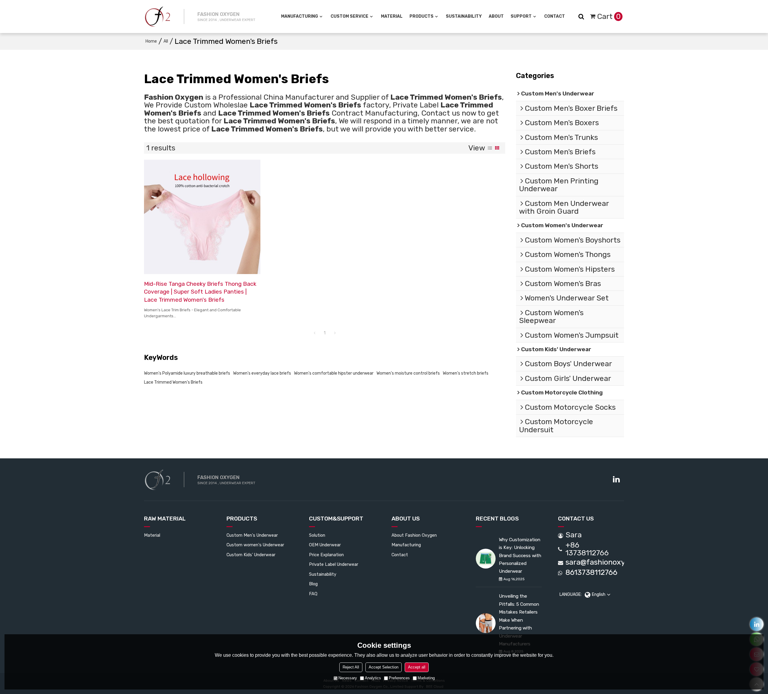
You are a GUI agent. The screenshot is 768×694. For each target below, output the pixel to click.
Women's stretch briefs (465, 373)
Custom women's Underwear (255, 545)
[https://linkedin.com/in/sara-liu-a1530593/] (757, 624)
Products (422, 16)
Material (392, 16)
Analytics (373, 678)
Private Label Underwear (333, 564)
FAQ (313, 593)
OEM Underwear (325, 545)
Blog (313, 584)
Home (151, 41)
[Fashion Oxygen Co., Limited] (157, 16)
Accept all (416, 667)
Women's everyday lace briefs (262, 373)
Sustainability (464, 16)
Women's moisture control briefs (408, 373)
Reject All (351, 667)
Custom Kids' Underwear (250, 554)
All (166, 41)
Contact (554, 16)
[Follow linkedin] (616, 479)
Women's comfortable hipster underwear (334, 373)
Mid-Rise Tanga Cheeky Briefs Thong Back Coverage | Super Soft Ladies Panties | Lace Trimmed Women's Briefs (200, 291)
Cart (609, 16)
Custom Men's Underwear (252, 535)
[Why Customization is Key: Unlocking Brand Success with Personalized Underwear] (486, 559)
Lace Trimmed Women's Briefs (173, 382)
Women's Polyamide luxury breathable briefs (187, 373)
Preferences (399, 678)
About (496, 16)
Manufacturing (299, 16)
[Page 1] (314, 333)
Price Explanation (326, 554)
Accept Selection (383, 667)
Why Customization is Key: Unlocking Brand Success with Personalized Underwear (520, 555)
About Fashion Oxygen (414, 535)
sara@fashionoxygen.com (610, 562)
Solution (317, 535)
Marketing (426, 678)
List (490, 148)
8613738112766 (591, 572)
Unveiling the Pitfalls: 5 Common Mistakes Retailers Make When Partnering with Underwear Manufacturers (519, 619)
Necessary (347, 678)
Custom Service (349, 16)
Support (521, 16)
